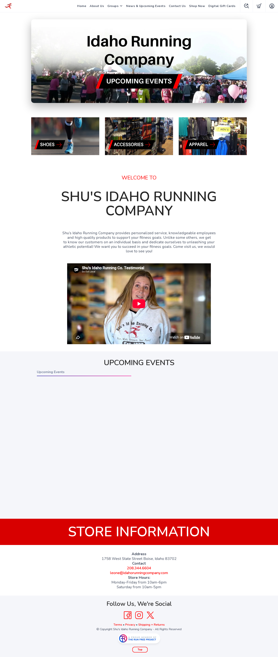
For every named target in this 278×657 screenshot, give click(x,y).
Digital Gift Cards (221, 6)
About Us (97, 6)
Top (140, 649)
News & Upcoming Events (145, 6)
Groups (113, 6)
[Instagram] (139, 615)
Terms (117, 625)
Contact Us (177, 6)
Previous (37, 60)
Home (81, 6)
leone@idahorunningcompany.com (139, 572)
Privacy (130, 625)
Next (241, 60)
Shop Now (197, 6)
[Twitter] (150, 615)
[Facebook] (127, 615)
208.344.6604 (139, 568)
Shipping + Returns (151, 625)
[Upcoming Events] (139, 61)
